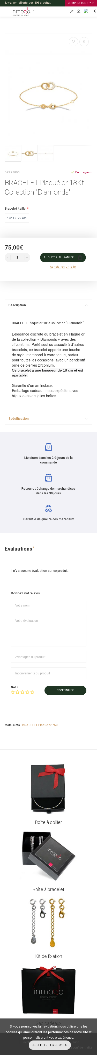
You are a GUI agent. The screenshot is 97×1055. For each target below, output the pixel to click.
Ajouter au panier (59, 257)
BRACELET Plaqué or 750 (40, 725)
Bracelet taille (15, 208)
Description (17, 305)
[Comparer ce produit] (84, 41)
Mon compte (79, 11)
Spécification (19, 418)
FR (84, 10)
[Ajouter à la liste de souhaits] (73, 41)
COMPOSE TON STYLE (81, 3)
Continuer (65, 690)
